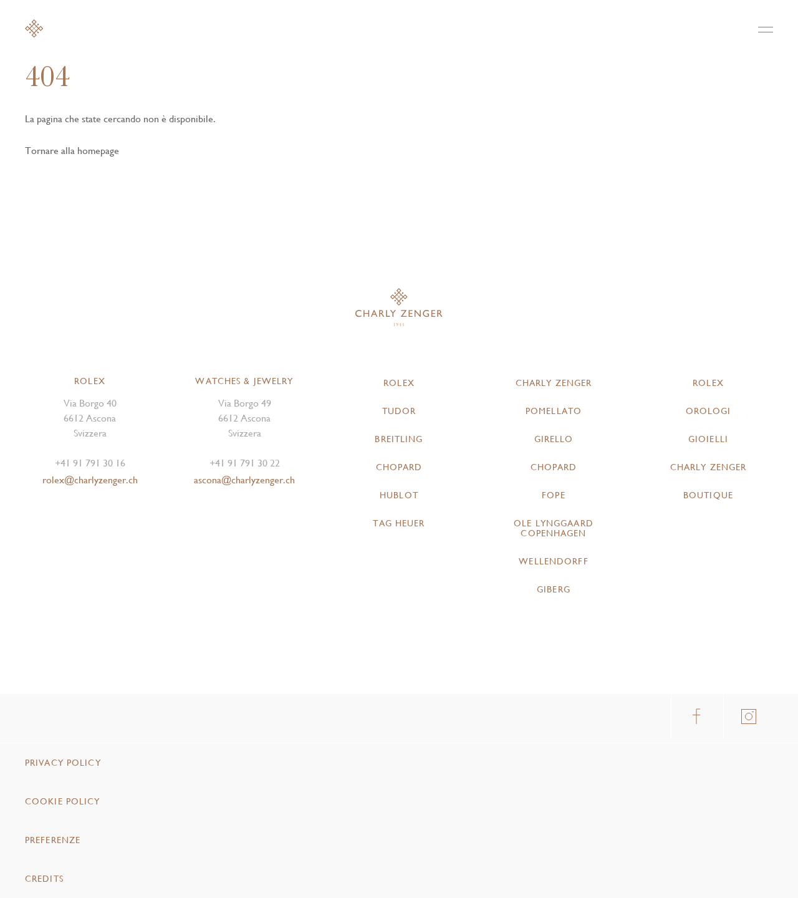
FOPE (553, 495)
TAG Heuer (399, 523)
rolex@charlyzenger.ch (90, 480)
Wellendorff (553, 561)
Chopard (399, 467)
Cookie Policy (62, 801)
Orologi (708, 411)
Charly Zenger (554, 383)
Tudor (399, 411)
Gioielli (708, 439)
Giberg (553, 589)
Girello (554, 439)
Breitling (399, 439)
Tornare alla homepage (72, 151)
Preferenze (52, 840)
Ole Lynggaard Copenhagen (554, 528)
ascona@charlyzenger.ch (244, 480)
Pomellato (554, 411)
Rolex (399, 383)
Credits (44, 879)
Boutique (708, 495)
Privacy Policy (63, 763)
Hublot (399, 495)
